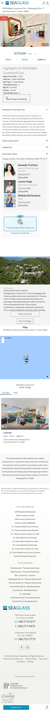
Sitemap (30, 661)
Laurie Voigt (25, 181)
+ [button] (2, 338)
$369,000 (7, 433)
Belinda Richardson (29, 195)
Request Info (16, 707)
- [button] (2, 341)
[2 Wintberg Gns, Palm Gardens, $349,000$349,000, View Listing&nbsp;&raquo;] (26, 360)
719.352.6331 (24, 202)
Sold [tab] (15, 392)
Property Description (13, 110)
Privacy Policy (31, 659)
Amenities (7, 147)
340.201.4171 (24, 174)
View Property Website (16, 99)
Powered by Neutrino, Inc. (13, 659)
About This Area (25, 314)
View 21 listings (25, 321)
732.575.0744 (24, 188)
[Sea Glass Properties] (17, 4)
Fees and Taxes (9, 154)
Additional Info (10, 141)
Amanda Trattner (28, 165)
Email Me (24, 177)
